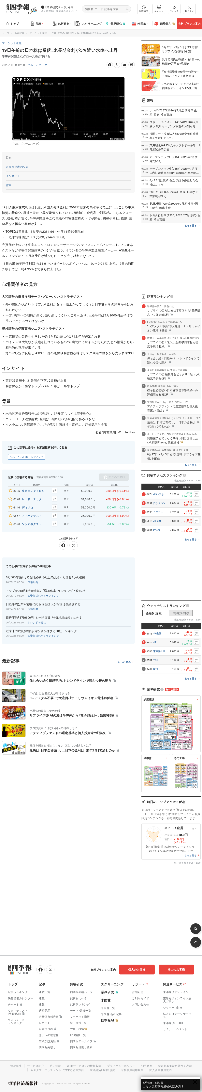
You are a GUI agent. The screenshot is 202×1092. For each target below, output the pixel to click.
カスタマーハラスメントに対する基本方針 (57, 1070)
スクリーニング (92, 23)
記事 (39, 23)
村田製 (157, 530)
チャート (158, 11)
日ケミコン (159, 503)
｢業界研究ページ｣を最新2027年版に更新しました (62, 7)
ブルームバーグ (37, 65)
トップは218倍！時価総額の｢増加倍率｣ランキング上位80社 (45, 591)
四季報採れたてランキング (43, 595)
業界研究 (116, 23)
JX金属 (157, 521)
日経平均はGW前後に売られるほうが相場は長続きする (43, 604)
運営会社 (16, 1066)
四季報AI (165, 23)
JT (154, 642)
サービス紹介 (35, 1066)
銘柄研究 (63, 23)
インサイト (13, 176)
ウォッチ (174, 10)
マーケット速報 (38, 33)
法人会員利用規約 (160, 1070)
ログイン (189, 10)
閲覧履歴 (143, 10)
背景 (9, 185)
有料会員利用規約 (132, 1070)
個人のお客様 (137, 969)
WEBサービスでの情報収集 (84, 1066)
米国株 (141, 23)
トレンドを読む (37, 622)
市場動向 (33, 582)
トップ (14, 23)
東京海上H (159, 651)
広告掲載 (55, 1066)
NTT (155, 669)
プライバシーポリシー (121, 1066)
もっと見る (124, 662)
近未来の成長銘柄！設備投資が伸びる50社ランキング (41, 631)
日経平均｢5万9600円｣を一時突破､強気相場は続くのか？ (44, 617)
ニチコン (158, 512)
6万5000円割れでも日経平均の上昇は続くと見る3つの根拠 (45, 577)
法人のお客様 (176, 969)
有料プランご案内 (189, 23)
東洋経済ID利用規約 (102, 1070)
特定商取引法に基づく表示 (175, 1066)
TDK (155, 660)
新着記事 (19, 33)
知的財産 (146, 1066)
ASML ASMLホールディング (27, 457)
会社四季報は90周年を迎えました (59, 11)
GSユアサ (158, 494)
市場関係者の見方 (17, 167)
